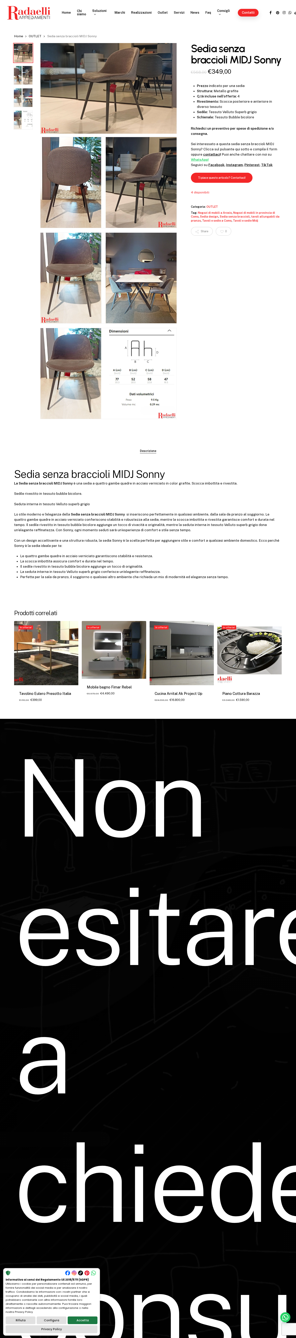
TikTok (267, 165)
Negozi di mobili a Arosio (215, 212)
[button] (222, 178)
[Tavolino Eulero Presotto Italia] (46, 653)
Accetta (83, 1320)
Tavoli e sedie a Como (217, 220)
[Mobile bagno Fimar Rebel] (114, 650)
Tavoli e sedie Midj (245, 220)
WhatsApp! (200, 160)
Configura (51, 1320)
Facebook (216, 165)
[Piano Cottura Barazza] (249, 653)
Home (18, 36)
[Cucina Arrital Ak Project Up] (182, 653)
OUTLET (35, 36)
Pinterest (252, 165)
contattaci (211, 154)
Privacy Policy (51, 1329)
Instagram (234, 165)
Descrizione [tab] (148, 451)
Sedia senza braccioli (235, 216)
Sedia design (209, 216)
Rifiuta (21, 1320)
